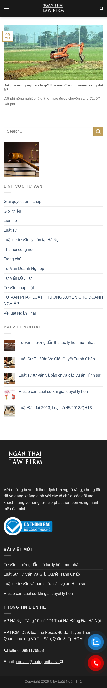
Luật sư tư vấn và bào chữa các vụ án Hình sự (60, 375)
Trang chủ (12, 259)
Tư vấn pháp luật (19, 288)
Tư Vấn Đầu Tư (18, 278)
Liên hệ (10, 220)
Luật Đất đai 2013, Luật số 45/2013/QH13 (55, 408)
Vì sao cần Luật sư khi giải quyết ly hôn (53, 391)
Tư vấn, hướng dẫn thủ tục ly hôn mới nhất (56, 342)
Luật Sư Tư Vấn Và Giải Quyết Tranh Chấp (57, 359)
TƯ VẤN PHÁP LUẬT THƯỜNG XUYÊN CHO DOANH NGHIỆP (53, 300)
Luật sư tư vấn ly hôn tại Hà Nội (32, 240)
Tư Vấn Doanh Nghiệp (24, 268)
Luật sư (10, 230)
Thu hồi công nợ (18, 249)
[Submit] (98, 131)
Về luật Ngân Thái (20, 313)
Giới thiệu (12, 211)
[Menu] (7, 8)
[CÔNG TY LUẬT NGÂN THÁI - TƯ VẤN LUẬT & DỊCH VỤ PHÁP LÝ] (53, 8)
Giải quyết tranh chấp (22, 201)
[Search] (101, 8)
